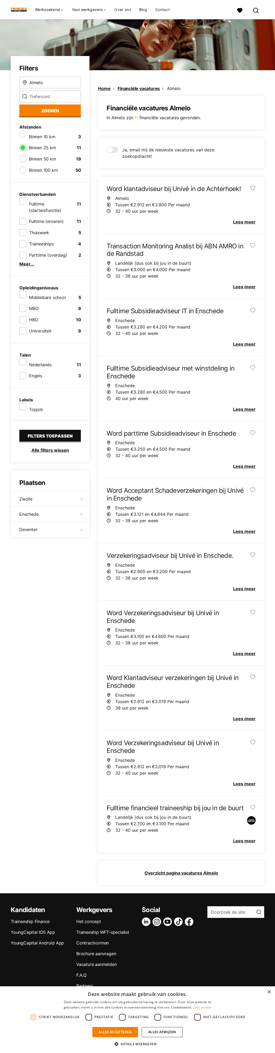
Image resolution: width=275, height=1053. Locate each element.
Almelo (174, 88)
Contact (162, 10)
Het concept (88, 921)
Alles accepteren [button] (115, 1032)
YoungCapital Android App (37, 943)
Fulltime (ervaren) (46, 221)
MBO (33, 308)
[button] (137, 1044)
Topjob (36, 409)
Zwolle (25, 499)
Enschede (28, 514)
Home (104, 88)
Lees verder (202, 1007)
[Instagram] (158, 921)
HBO (33, 319)
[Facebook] (190, 921)
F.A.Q (81, 975)
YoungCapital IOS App (33, 932)
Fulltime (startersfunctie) (45, 207)
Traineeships (41, 244)
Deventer (28, 529)
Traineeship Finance (30, 921)
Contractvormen (92, 943)
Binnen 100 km (43, 170)
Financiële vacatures (139, 88)
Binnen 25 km (42, 147)
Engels (35, 375)
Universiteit (40, 331)
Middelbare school (47, 297)
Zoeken (50, 110)
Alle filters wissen (50, 450)
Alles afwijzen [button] (162, 1032)
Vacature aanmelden (96, 964)
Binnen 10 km (42, 136)
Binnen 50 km (42, 159)
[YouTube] (168, 921)
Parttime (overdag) (48, 255)
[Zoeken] (256, 9)
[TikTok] (179, 921)
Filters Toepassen (50, 436)
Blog (143, 10)
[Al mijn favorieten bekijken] (239, 9)
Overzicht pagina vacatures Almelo (181, 873)
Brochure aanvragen (96, 953)
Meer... (26, 264)
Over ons (122, 10)
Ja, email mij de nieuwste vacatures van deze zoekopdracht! (168, 153)
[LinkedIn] (147, 921)
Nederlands (40, 364)
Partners (84, 985)
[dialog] (137, 1019)
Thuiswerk (39, 232)
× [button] (269, 992)
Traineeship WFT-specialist (102, 932)
